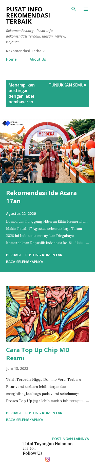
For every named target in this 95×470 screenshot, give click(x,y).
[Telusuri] (74, 9)
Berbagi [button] (13, 254)
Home (11, 59)
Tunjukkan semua (67, 85)
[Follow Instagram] (47, 458)
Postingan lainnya (70, 438)
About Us (38, 59)
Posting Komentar (43, 254)
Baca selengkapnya (24, 261)
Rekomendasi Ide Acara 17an (41, 196)
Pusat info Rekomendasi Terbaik (28, 15)
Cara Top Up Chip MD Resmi (37, 353)
